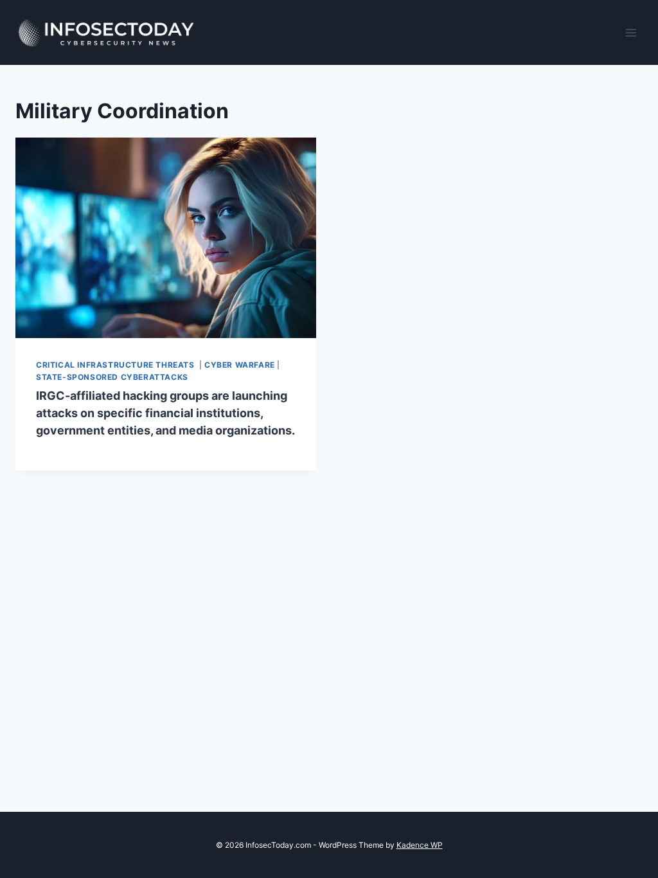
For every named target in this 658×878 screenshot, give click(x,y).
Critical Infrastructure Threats (116, 365)
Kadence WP (419, 845)
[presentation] (165, 238)
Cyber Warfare (239, 365)
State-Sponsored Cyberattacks (112, 377)
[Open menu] (631, 32)
